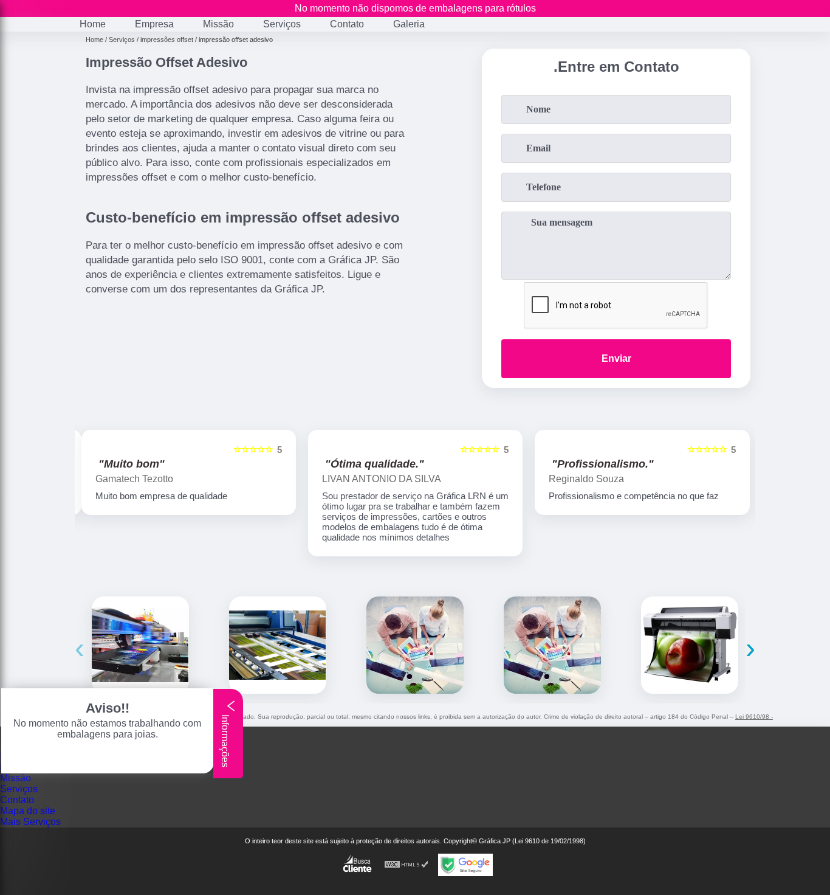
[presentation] (79, 648)
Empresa (154, 24)
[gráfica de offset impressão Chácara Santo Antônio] (277, 645)
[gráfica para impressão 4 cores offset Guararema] (689, 645)
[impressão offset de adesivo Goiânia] (552, 645)
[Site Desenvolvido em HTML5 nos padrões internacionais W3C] (406, 864)
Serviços (282, 24)
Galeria (409, 24)
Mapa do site (27, 811)
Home (93, 24)
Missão (218, 24)
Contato (347, 24)
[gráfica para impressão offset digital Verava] (415, 645)
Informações (225, 739)
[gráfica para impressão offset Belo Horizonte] (140, 645)
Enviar (616, 358)
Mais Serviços (30, 822)
